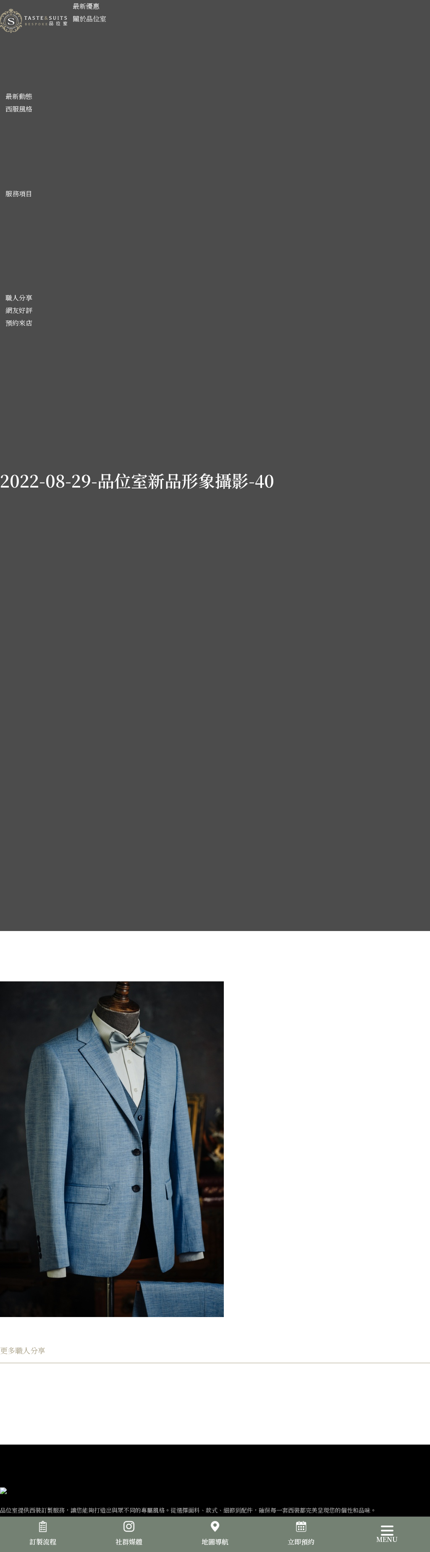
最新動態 (18, 96)
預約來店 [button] (18, 323)
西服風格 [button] (18, 109)
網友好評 (18, 310)
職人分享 (18, 298)
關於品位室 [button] (89, 18)
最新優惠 (86, 6)
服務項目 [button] (18, 193)
